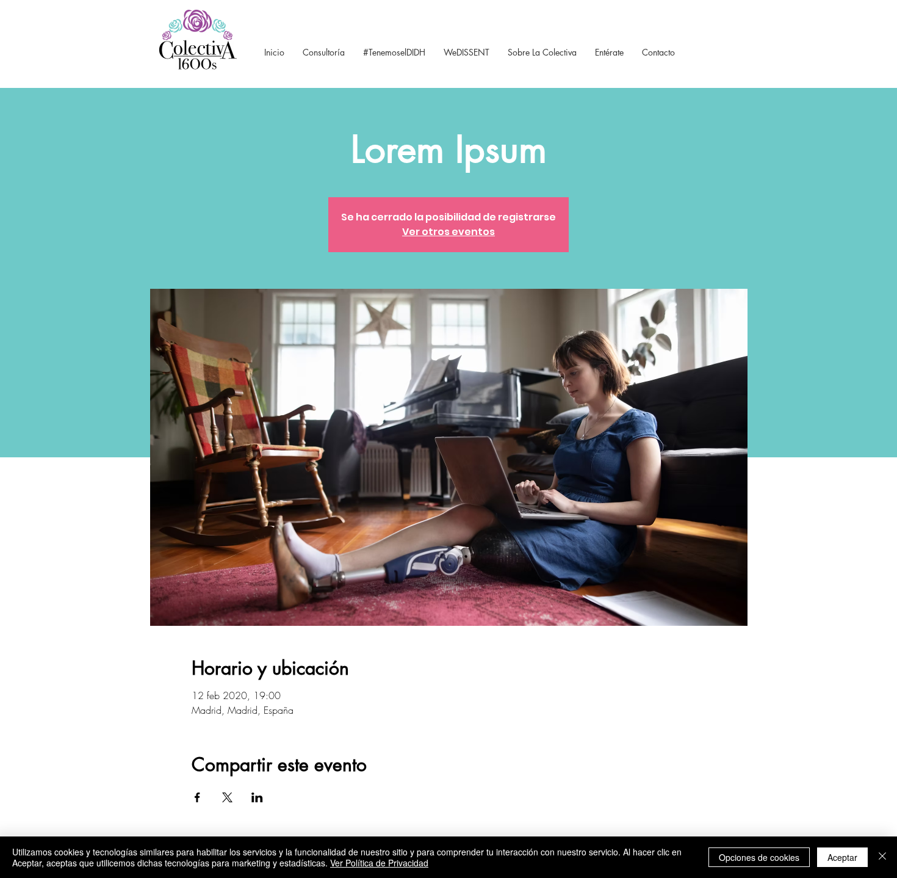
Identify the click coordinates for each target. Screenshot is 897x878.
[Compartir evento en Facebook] (197, 797)
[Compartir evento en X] (227, 797)
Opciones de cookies (759, 857)
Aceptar (842, 857)
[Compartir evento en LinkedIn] (257, 797)
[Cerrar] (882, 857)
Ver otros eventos (448, 232)
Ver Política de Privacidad (379, 863)
